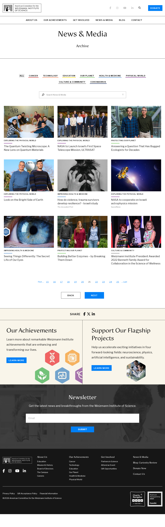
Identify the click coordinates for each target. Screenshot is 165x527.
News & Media (104, 20)
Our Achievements (55, 20)
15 (47, 282)
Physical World (135, 76)
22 (96, 282)
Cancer (33, 76)
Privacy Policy (9, 493)
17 (61, 282)
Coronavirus (98, 82)
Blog (122, 20)
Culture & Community (72, 82)
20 (82, 282)
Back (70, 295)
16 (54, 282)
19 (75, 282)
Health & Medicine (110, 76)
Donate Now (139, 468)
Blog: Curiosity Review (145, 462)
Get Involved (81, 20)
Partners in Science (109, 461)
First (40, 282)
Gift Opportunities (109, 469)
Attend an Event (108, 465)
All (22, 76)
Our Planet (87, 76)
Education (69, 76)
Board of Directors (45, 469)
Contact (136, 20)
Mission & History (45, 465)
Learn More (16, 360)
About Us (31, 20)
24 (110, 282)
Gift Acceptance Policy (27, 493)
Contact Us (139, 474)
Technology (50, 76)
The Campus (42, 472)
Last (125, 282)
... (122, 282)
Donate (155, 8)
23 (103, 282)
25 (117, 282)
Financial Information (49, 493)
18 (68, 282)
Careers (40, 476)
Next (94, 295)
